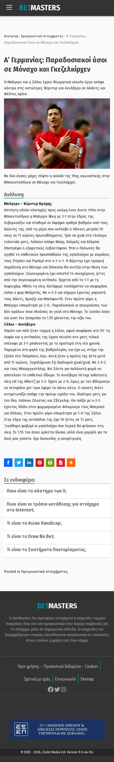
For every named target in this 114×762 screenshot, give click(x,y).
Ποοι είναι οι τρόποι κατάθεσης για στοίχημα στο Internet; (53, 507)
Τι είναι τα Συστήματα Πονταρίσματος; (46, 550)
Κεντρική (11, 36)
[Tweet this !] (19, 462)
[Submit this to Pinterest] (40, 462)
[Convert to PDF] (60, 462)
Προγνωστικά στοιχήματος (42, 36)
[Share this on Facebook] (8, 462)
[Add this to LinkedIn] (29, 462)
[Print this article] (50, 462)
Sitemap (87, 679)
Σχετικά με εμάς (37, 679)
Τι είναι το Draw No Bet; (30, 536)
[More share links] (71, 462)
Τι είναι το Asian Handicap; (34, 523)
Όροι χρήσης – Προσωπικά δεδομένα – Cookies (57, 666)
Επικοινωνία (65, 679)
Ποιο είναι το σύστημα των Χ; (37, 491)
